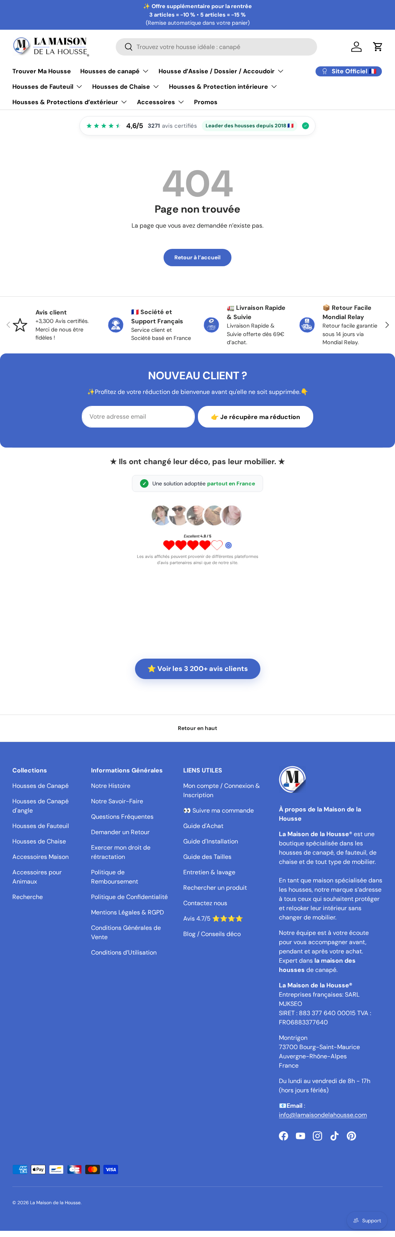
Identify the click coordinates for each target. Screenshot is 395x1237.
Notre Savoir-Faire (117, 801)
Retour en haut (197, 728)
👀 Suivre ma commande (218, 810)
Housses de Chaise (39, 841)
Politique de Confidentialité (129, 897)
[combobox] (216, 47)
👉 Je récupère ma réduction (255, 417)
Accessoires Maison (40, 857)
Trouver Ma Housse (41, 71)
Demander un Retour (120, 832)
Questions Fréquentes (122, 817)
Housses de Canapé (40, 786)
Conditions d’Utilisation (124, 952)
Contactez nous (205, 903)
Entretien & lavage (209, 872)
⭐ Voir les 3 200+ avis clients (197, 668)
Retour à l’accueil (197, 257)
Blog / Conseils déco (212, 934)
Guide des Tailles (207, 857)
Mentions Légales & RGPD (127, 912)
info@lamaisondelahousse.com (323, 1115)
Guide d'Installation (210, 841)
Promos (206, 102)
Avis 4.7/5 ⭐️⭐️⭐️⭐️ (213, 918)
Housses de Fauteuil (40, 826)
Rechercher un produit (215, 888)
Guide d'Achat (203, 826)
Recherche (27, 897)
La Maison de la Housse (55, 1203)
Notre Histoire (110, 786)
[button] (378, 46)
